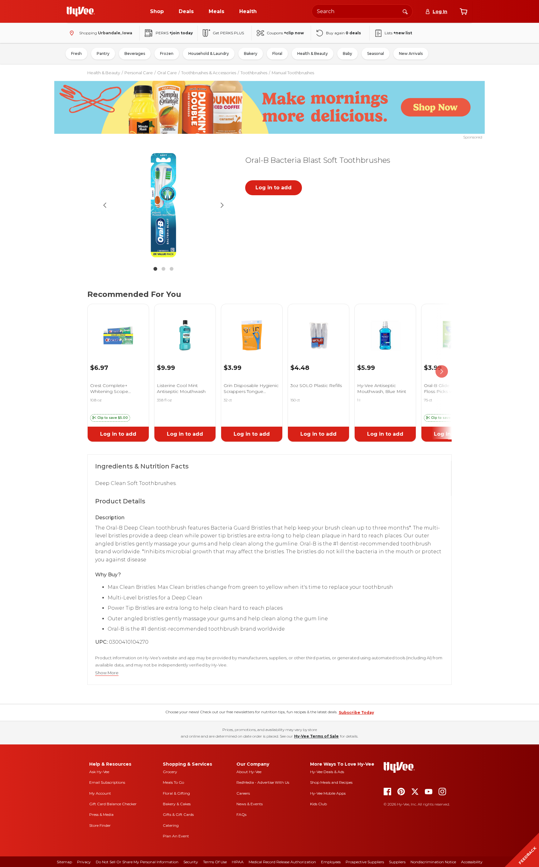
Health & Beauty (312, 53)
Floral (277, 53)
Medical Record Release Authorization (282, 862)
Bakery (250, 53)
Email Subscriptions (107, 782)
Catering (171, 825)
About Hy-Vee (248, 771)
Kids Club (318, 804)
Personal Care (138, 72)
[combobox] (362, 11)
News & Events (249, 804)
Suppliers (397, 862)
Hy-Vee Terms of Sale (316, 736)
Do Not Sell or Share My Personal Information (137, 862)
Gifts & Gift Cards (178, 814)
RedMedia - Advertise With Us (262, 782)
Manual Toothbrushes (293, 72)
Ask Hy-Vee (99, 771)
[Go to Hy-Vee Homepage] (81, 12)
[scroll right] (441, 371)
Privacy (84, 862)
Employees (331, 862)
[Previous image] (105, 205)
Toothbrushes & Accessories (208, 72)
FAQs (241, 814)
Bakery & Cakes (177, 804)
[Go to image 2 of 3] (163, 269)
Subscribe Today (356, 712)
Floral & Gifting (176, 793)
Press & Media (101, 814)
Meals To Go (173, 782)
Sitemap (64, 862)
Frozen (166, 53)
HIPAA (238, 862)
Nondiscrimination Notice (433, 862)
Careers (243, 793)
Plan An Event (176, 836)
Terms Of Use (215, 862)
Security (190, 862)
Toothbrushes (253, 72)
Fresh (76, 53)
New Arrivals (411, 53)
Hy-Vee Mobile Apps (328, 793)
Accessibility (472, 862)
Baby (347, 53)
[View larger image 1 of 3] (163, 205)
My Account (100, 793)
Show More (107, 673)
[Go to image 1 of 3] (155, 269)
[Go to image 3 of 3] (172, 269)
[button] (110, 418)
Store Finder (100, 825)
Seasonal (375, 53)
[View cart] (463, 11)
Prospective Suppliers (365, 862)
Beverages (134, 53)
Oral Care (167, 72)
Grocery (170, 771)
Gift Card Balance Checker (113, 804)
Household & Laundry (208, 53)
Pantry (103, 53)
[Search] (405, 11)
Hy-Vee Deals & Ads (327, 771)
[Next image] (222, 205)
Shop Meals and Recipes (331, 782)
